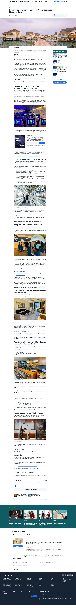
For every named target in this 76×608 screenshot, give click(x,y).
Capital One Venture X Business (7, 584)
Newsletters (52, 585)
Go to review (28, 536)
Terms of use (64, 582)
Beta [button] (45, 480)
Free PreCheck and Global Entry (31, 587)
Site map (52, 584)
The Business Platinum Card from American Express (27, 465)
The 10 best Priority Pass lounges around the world (26, 451)
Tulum (39, 584)
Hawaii (40, 579)
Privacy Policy (43, 145)
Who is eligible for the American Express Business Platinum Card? (15, 523)
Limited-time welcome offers (6, 587)
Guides (10, 7)
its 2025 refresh (40, 294)
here (37, 468)
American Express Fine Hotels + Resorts (32, 325)
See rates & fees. (20, 549)
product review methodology (66, 598)
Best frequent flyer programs (18, 584)
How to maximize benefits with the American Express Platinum (60, 522)
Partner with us (53, 587)
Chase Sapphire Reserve (6, 580)
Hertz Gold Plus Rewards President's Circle (23, 403)
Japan (40, 580)
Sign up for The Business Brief (25, 78)
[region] (30, 492)
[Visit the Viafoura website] (45, 499)
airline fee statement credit (37, 90)
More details (19, 558)
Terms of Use (29, 145)
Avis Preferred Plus (19, 402)
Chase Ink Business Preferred (6, 585)
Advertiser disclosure (62, 1)
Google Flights (29, 579)
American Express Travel (34, 102)
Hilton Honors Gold (19, 352)
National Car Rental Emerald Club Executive (23, 404)
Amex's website (21, 97)
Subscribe (56, 1)
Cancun (40, 585)
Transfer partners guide (18, 579)
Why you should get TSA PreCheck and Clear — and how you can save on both (31, 287)
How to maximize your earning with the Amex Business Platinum (29, 221)
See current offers (60, 79)
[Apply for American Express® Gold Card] (18, 541)
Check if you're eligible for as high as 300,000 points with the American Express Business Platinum (45, 523)
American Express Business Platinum (8, 586)
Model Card (64, 586)
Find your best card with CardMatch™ (60, 82)
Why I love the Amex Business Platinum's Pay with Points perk (28, 155)
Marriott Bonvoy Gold (19, 354)
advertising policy (58, 598)
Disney (39, 586)
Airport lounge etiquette (30, 586)
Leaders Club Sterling (20, 353)
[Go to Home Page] (14, 1)
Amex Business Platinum (23, 90)
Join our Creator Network (54, 586)
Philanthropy (52, 580)
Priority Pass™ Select (17, 416)
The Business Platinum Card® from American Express (30, 59)
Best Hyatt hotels (29, 585)
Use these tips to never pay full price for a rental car (26, 409)
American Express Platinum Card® (33, 333)
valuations (16, 75)
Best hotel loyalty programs (18, 585)
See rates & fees (54, 64)
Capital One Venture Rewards (7, 579)
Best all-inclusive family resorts (31, 584)
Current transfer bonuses (18, 580)
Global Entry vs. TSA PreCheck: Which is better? (26, 268)
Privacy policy (64, 581)
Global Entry (27, 228)
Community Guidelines (26, 482)
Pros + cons (14, 558)
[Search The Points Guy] (66, 1)
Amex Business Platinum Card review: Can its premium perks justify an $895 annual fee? (30, 523)
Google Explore (29, 580)
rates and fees (19, 65)
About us (52, 579)
